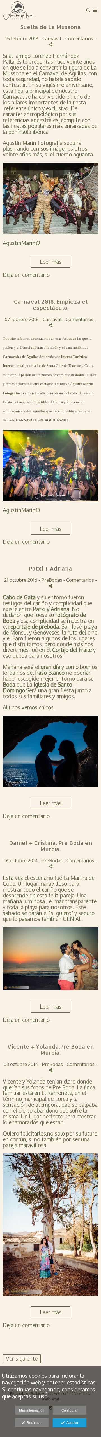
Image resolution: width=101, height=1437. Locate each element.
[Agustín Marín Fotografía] (19, 10)
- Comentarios (78, 38)
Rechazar (33, 1423)
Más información (31, 1410)
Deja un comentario (26, 274)
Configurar (69, 1410)
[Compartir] (50, 44)
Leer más (50, 261)
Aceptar (71, 1423)
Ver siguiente (22, 1358)
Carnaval (51, 38)
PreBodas (51, 580)
